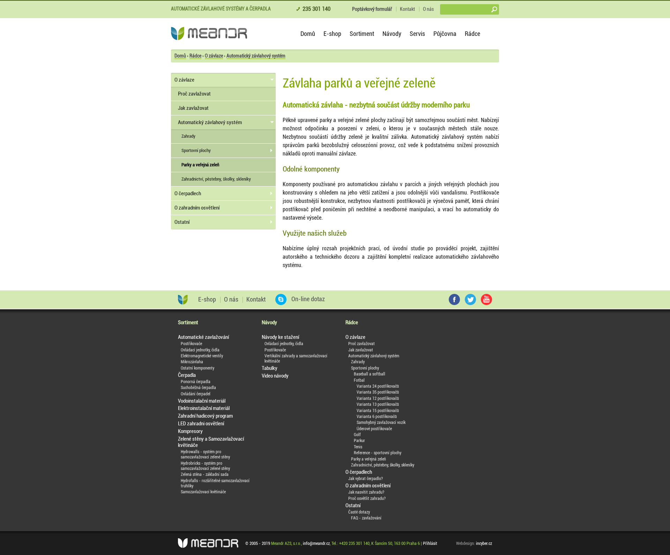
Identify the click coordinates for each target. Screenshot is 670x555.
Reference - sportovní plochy (377, 452)
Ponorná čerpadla (195, 381)
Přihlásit (430, 543)
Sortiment (362, 33)
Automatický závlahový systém (255, 56)
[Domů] (209, 33)
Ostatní (181, 222)
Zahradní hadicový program (205, 416)
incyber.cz (484, 543)
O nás (428, 9)
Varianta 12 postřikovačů (378, 398)
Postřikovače (191, 343)
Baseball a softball (369, 374)
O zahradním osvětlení (196, 208)
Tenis (358, 446)
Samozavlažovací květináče (203, 491)
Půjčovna (444, 33)
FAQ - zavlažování (366, 518)
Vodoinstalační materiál (201, 401)
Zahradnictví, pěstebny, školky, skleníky (216, 179)
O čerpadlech (187, 193)
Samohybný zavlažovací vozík (381, 422)
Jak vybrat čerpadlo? (365, 478)
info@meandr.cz (316, 543)
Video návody (275, 376)
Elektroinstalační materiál (204, 408)
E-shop (332, 33)
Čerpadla (187, 375)
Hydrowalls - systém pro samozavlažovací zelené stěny (205, 454)
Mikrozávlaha (192, 361)
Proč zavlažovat (194, 94)
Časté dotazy (359, 512)
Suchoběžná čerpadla (198, 387)
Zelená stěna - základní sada (205, 474)
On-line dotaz (307, 299)
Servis (417, 33)
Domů (307, 33)
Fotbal (359, 380)
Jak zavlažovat (193, 108)
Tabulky (269, 368)
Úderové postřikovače (374, 428)
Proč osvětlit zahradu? (367, 498)
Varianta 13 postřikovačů (378, 404)
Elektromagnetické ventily (202, 355)
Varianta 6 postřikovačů (377, 416)
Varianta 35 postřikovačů (378, 392)
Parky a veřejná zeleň (200, 164)
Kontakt (407, 9)
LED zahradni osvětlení (201, 423)
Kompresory (190, 431)
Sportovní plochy (196, 150)
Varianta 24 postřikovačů (378, 386)
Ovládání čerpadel (195, 393)
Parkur (359, 440)
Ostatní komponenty (197, 368)
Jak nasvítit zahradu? (366, 492)
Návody (391, 33)
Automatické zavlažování (203, 337)
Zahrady (188, 136)
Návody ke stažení (280, 337)
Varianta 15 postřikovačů (378, 410)
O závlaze (214, 56)
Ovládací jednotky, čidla (200, 350)
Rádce (472, 33)
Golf (357, 434)
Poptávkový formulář (372, 9)
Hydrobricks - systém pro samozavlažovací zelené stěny (205, 466)
